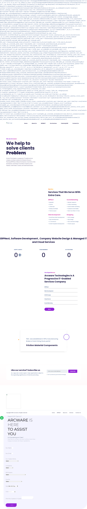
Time (7, 491)
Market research (72, 202)
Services (71, 412)
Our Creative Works (11, 459)
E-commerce (52, 221)
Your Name (8, 448)
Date (7, 486)
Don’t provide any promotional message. (57, 374)
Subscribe (72, 371)
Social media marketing (73, 206)
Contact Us (75, 123)
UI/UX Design (71, 217)
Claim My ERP (64, 123)
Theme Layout (71, 223)
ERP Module (9, 472)
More (49, 309)
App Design (70, 219)
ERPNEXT (43, 123)
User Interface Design (73, 221)
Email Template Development (56, 223)
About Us (34, 123)
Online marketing (72, 204)
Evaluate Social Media (73, 208)
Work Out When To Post (74, 211)
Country (8, 479)
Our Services (53, 123)
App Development (54, 219)
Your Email (8, 453)
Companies (9, 465)
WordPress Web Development (57, 217)
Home (25, 123)
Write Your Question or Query (13, 498)
